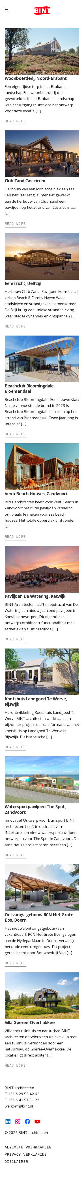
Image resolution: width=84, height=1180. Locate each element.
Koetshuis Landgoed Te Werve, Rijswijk (36, 701)
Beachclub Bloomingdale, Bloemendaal (30, 388)
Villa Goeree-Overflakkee (30, 1022)
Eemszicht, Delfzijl (23, 283)
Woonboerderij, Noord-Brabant (36, 78)
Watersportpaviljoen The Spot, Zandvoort (35, 809)
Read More (15, 121)
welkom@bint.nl (19, 1106)
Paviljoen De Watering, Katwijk (35, 596)
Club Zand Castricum (25, 180)
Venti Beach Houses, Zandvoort (36, 493)
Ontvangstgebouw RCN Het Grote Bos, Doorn (39, 917)
